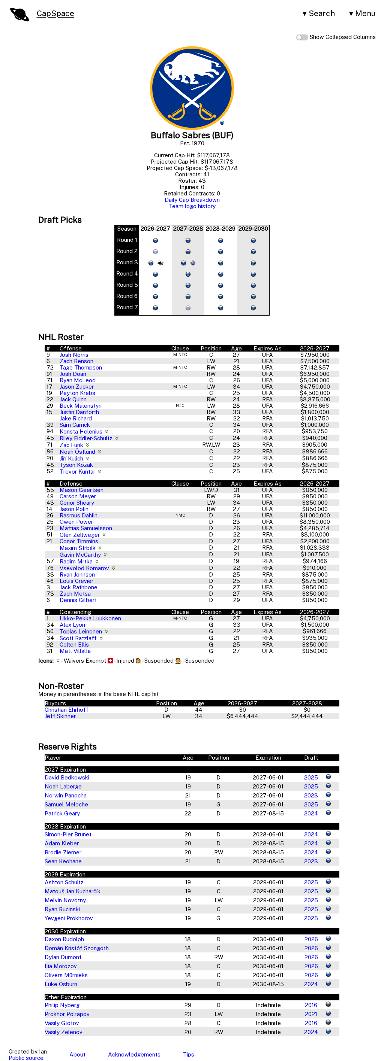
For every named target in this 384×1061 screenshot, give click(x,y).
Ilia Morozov (61, 966)
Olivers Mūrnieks (66, 975)
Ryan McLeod (78, 380)
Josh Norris (74, 355)
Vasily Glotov (62, 1023)
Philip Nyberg (62, 1005)
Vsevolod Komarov (85, 568)
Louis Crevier (76, 581)
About (77, 1054)
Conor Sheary (77, 502)
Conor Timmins (79, 541)
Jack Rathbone (79, 587)
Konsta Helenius (82, 431)
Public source (26, 1058)
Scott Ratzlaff (79, 638)
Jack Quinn (73, 399)
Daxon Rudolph (64, 939)
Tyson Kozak (76, 465)
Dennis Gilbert (78, 600)
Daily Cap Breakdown (192, 200)
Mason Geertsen (82, 490)
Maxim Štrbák (78, 548)
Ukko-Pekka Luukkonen (90, 618)
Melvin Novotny (65, 900)
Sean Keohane (63, 861)
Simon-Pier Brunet (68, 834)
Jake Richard (76, 418)
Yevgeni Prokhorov (69, 918)
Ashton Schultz (64, 882)
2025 (311, 777)
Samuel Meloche (66, 804)
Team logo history (192, 206)
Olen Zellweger (80, 535)
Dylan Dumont (63, 957)
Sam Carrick (75, 425)
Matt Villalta (75, 651)
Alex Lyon (72, 624)
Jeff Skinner (60, 716)
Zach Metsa (75, 593)
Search (322, 13)
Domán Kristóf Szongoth (77, 948)
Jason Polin (74, 509)
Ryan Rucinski (62, 909)
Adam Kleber (62, 843)
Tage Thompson (81, 367)
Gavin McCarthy (81, 554)
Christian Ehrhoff (66, 709)
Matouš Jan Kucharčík (72, 891)
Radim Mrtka (77, 561)
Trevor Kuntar (78, 471)
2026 (311, 939)
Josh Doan (73, 374)
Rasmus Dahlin (79, 515)
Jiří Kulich (72, 458)
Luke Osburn (61, 984)
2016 (311, 1005)
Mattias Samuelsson (86, 528)
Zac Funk (72, 445)
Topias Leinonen (82, 631)
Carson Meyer (78, 496)
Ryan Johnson (77, 574)
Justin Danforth (79, 412)
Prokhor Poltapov (67, 1014)
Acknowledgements (134, 1054)
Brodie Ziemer (63, 852)
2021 (311, 1014)
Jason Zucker (77, 386)
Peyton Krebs (77, 393)
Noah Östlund (78, 452)
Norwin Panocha (66, 795)
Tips (188, 1054)
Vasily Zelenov (63, 1032)
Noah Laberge (63, 786)
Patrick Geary (62, 813)
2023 (311, 795)
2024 (311, 813)
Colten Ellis (74, 644)
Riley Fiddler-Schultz (87, 438)
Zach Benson (76, 361)
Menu (365, 13)
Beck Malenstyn (81, 405)
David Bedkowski (67, 777)
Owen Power (76, 522)
